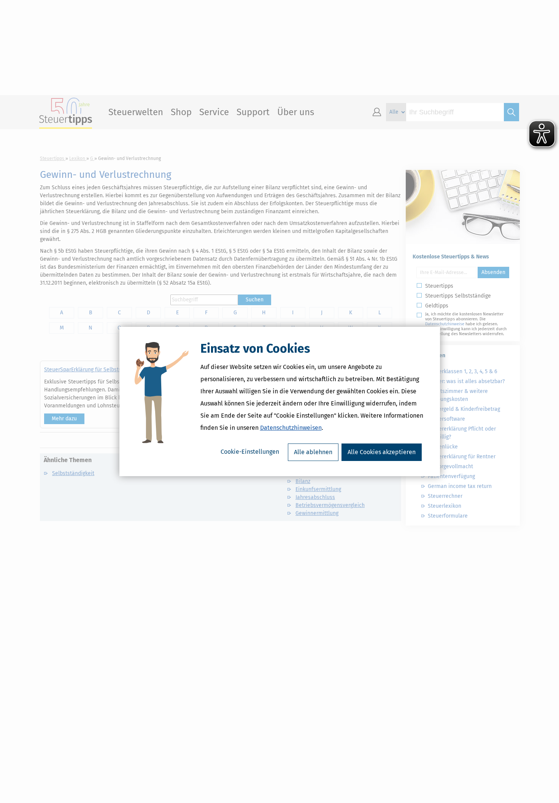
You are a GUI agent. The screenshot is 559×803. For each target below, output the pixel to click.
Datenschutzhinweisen (291, 427)
